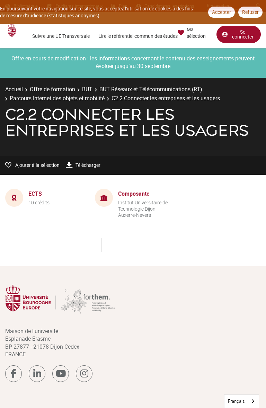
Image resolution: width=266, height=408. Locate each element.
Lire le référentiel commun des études (138, 36)
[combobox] (241, 401)
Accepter (221, 12)
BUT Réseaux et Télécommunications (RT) (150, 89)
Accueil (14, 89)
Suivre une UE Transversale (61, 36)
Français (236, 401)
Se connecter (243, 34)
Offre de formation (52, 89)
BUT (87, 89)
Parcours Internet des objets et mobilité (57, 98)
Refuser (250, 12)
